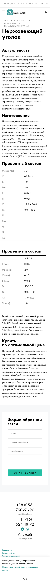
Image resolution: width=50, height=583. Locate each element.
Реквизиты (7, 549)
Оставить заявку (25, 472)
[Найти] (46, 12)
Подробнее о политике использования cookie (20, 568)
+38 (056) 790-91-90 (28, 4)
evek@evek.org (25, 513)
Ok (25, 578)
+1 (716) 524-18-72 (25, 522)
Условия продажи (11, 555)
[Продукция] (4, 11)
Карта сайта (8, 553)
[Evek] (17, 12)
